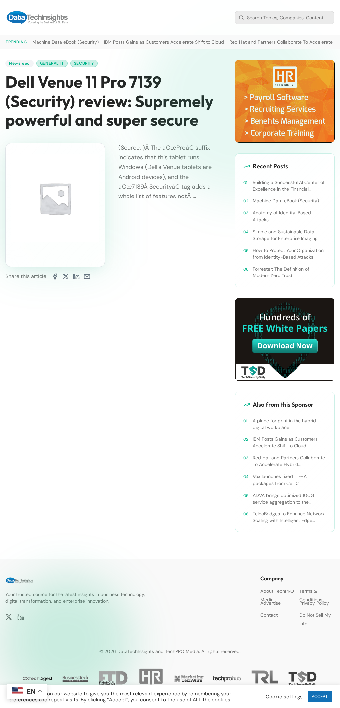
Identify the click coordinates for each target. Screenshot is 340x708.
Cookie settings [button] (284, 697)
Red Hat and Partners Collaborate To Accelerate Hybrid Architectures (289, 461)
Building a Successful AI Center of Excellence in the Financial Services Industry (289, 185)
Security (84, 63)
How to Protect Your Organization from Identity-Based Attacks (288, 253)
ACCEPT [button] (320, 696)
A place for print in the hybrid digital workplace (284, 424)
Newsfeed (19, 63)
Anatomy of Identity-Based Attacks (282, 216)
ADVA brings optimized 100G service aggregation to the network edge (283, 498)
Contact (269, 615)
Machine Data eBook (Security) (65, 42)
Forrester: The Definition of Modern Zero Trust (281, 272)
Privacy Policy (314, 603)
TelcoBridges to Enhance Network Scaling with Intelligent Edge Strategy (289, 517)
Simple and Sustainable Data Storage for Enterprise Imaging (285, 235)
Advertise (270, 603)
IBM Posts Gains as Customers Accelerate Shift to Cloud (164, 42)
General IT (52, 63)
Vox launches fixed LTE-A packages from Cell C (280, 479)
